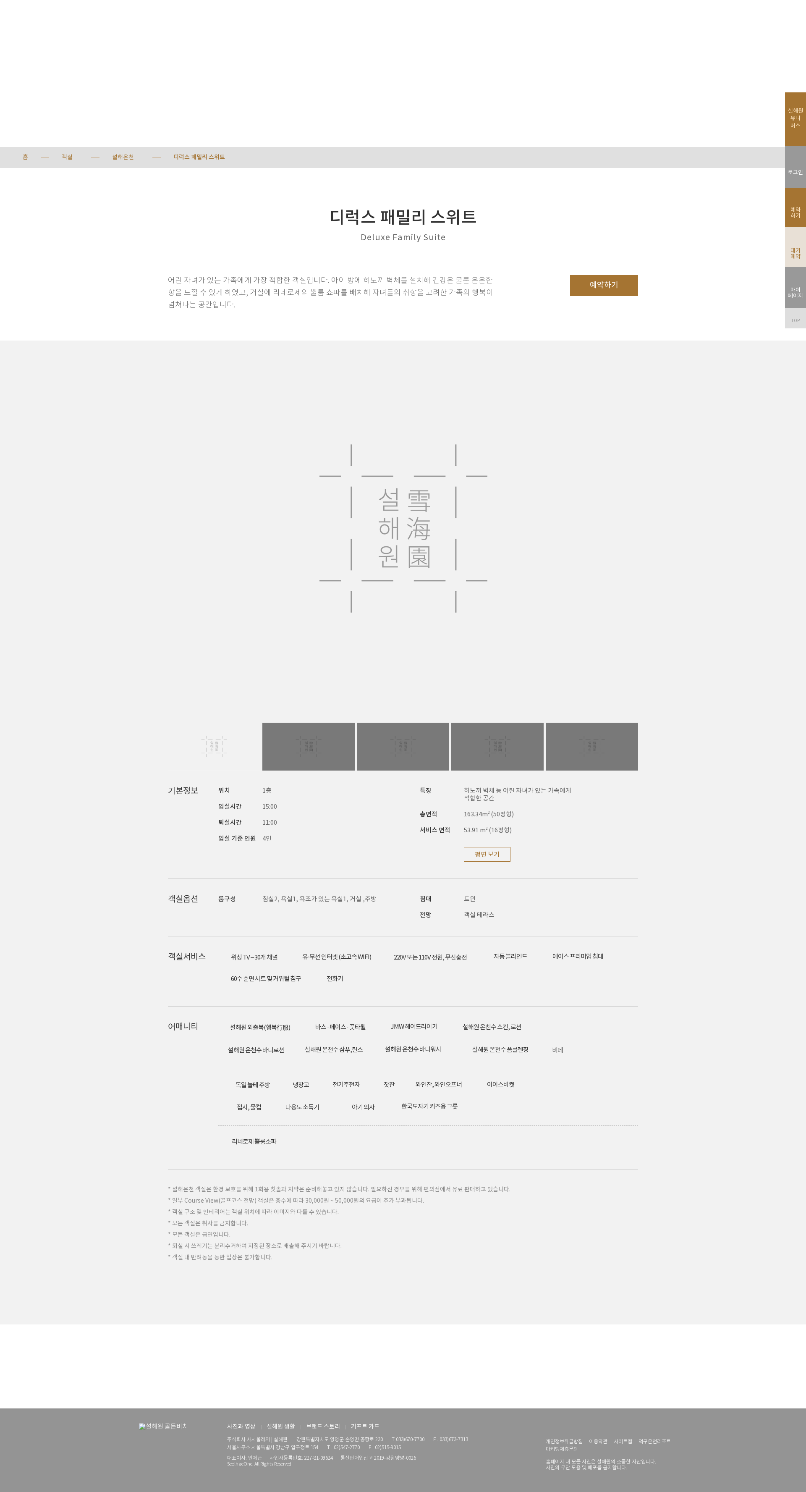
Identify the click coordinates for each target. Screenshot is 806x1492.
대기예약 (795, 254)
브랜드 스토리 (323, 1427)
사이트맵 (623, 1442)
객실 (67, 157)
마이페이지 (795, 293)
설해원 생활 (281, 1427)
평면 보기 (487, 854)
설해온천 (123, 157)
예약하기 (604, 285)
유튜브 (564, 1427)
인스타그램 (550, 1427)
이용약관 (598, 1442)
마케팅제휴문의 (562, 1449)
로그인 (795, 173)
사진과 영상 (241, 1427)
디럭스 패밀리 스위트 (199, 157)
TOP (795, 320)
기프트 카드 (365, 1427)
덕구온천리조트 (655, 1442)
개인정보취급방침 (564, 1442)
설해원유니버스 (795, 118)
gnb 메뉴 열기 (26, 21)
